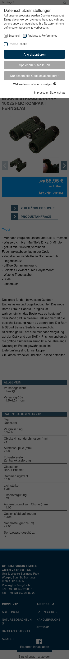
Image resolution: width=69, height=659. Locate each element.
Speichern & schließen (34, 65)
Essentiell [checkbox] (14, 35)
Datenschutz (57, 92)
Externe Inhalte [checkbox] (18, 44)
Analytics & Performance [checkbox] (42, 35)
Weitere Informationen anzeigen (33, 84)
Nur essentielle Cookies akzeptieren (34, 75)
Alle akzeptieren (35, 54)
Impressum (41, 92)
